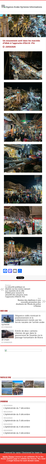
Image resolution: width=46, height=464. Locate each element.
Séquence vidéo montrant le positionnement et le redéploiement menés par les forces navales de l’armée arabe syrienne (22, 320)
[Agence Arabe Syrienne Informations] (23, 7)
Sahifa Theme (8, 457)
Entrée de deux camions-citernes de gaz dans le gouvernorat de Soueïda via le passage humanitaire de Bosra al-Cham (22, 335)
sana (18, 452)
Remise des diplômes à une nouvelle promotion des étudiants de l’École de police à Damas (28, 302)
